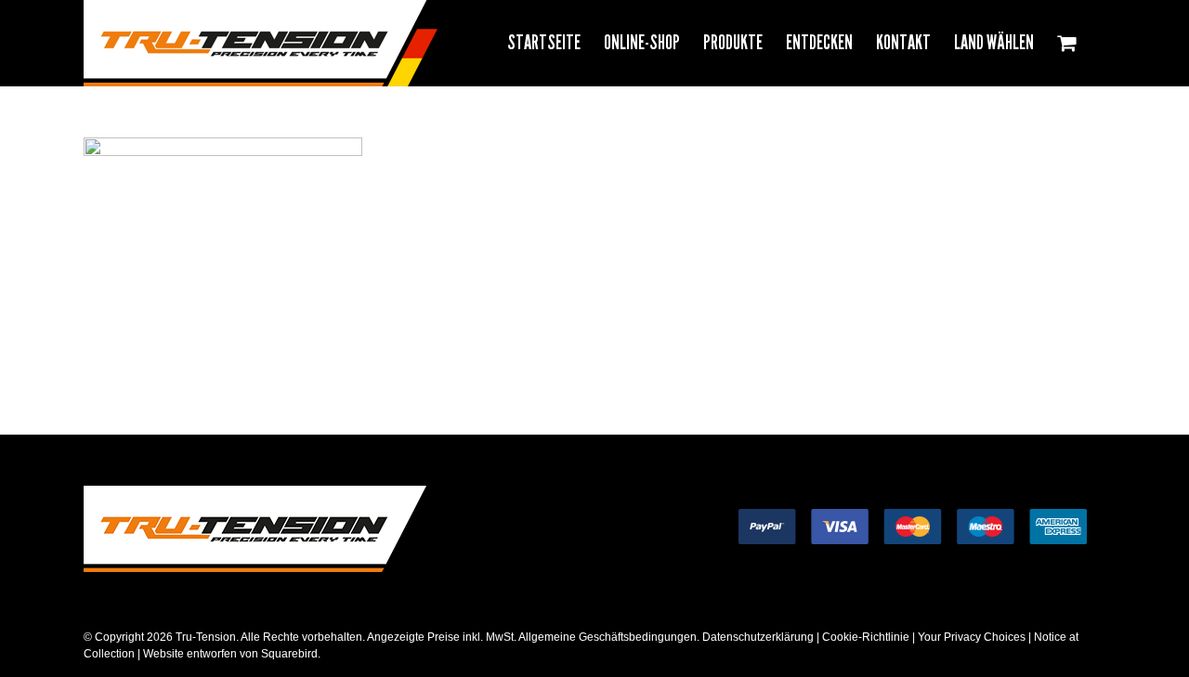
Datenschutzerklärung (758, 637)
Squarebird (288, 653)
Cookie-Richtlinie (865, 637)
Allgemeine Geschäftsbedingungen (607, 637)
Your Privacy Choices (972, 637)
